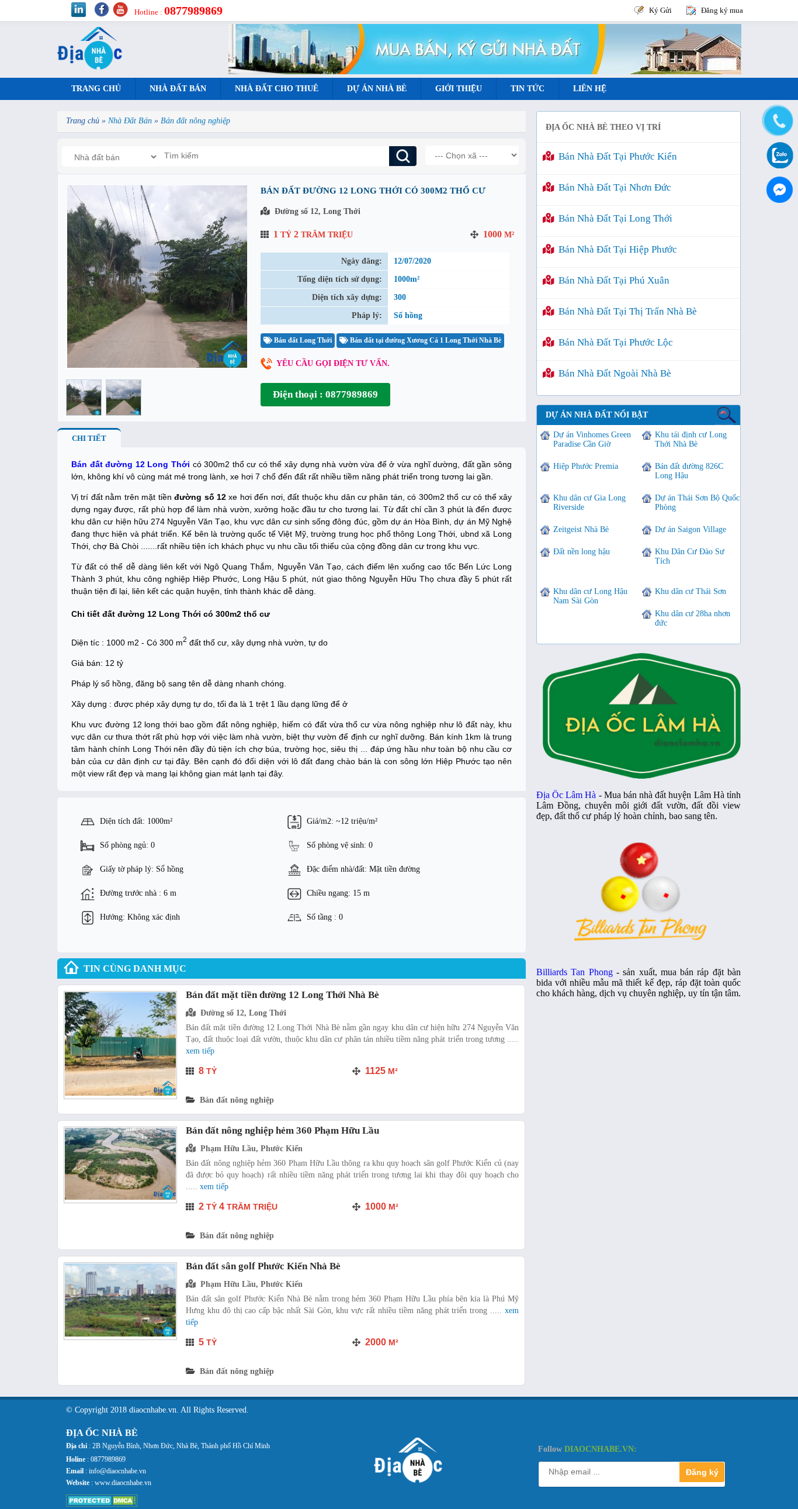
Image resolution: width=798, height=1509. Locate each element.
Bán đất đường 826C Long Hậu (689, 471)
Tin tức (527, 88)
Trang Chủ (96, 88)
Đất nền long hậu (581, 551)
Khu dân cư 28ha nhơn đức (692, 618)
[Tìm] (403, 156)
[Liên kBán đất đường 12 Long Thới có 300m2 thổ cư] (157, 365)
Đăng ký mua (722, 10)
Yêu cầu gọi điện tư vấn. (333, 363)
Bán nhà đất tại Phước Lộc (613, 342)
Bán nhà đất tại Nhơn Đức (612, 187)
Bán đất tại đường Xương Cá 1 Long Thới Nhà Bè (424, 340)
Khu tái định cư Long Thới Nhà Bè (691, 439)
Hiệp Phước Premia (585, 466)
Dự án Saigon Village (690, 529)
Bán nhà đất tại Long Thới (613, 218)
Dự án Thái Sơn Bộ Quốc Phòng (697, 502)
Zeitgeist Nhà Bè (581, 529)
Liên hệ (589, 88)
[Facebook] (777, 187)
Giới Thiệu (458, 88)
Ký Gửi (660, 10)
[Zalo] (777, 154)
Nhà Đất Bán (178, 88)
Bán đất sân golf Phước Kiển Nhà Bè (263, 1266)
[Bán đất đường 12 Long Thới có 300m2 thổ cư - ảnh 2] (123, 397)
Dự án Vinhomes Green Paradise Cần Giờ (592, 439)
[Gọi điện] (777, 121)
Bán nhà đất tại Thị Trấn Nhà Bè (625, 311)
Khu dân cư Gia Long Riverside (589, 502)
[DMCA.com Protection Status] (102, 1504)
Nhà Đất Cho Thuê (276, 88)
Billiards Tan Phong (574, 972)
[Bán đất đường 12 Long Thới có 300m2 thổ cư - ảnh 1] (84, 397)
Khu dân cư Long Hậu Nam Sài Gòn (590, 596)
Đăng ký (702, 1472)
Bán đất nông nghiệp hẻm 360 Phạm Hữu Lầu (282, 1130)
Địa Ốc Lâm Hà (566, 795)
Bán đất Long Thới (302, 340)
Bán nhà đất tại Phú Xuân (611, 280)
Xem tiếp (200, 1051)
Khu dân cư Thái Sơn (690, 591)
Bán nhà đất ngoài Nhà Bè (612, 373)
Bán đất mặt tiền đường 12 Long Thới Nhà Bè (282, 994)
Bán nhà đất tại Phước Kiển (615, 156)
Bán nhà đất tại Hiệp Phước (615, 249)
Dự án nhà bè (377, 88)
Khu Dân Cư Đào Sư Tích (689, 556)
